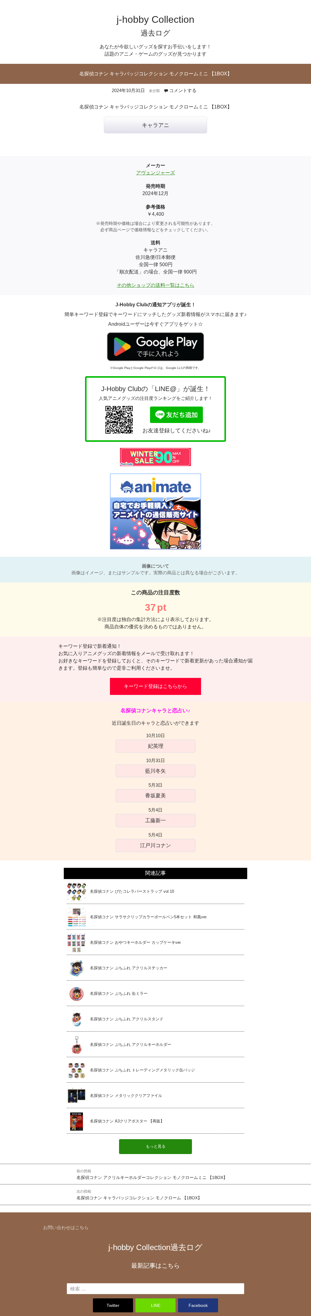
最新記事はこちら (155, 1265)
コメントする (183, 90)
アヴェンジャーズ (155, 172)
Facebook (198, 1305)
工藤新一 (155, 820)
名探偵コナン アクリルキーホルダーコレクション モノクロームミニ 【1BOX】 (152, 1174)
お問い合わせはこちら (66, 1227)
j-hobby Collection (155, 1247)
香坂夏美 (155, 795)
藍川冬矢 (155, 771)
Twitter (113, 1305)
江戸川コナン (155, 845)
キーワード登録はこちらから (155, 686)
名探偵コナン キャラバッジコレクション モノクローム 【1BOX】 (139, 1194)
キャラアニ (155, 125)
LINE (155, 1305)
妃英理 (155, 746)
